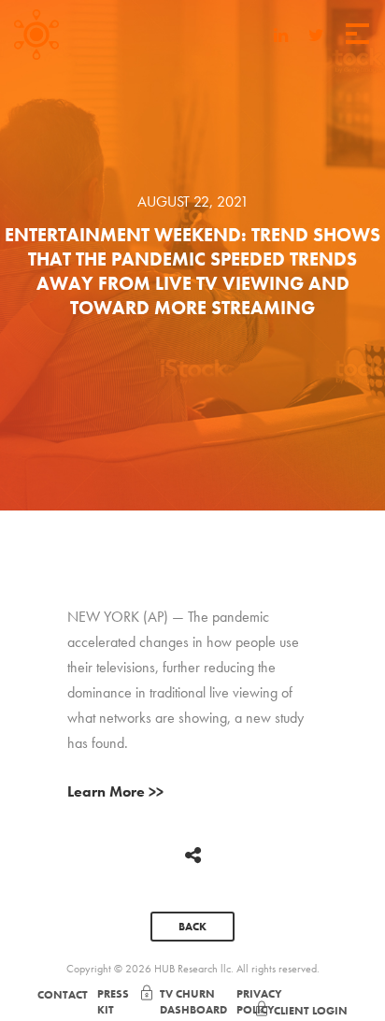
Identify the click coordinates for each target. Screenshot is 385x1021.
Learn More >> (115, 791)
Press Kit (113, 1001)
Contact (62, 994)
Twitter (316, 32)
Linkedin (280, 32)
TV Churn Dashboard (193, 1001)
